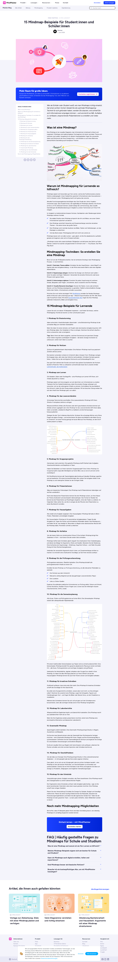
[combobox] (14, 959)
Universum (85, 946)
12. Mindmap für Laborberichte (27, 145)
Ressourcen (46, 3)
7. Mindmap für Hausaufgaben (27, 133)
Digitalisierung (66, 8)
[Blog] (8, 8)
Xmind (102, 944)
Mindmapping (38, 8)
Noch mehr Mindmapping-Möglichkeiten (29, 154)
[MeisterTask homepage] (10, 2)
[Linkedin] (108, 959)
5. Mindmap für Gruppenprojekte (28, 129)
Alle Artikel (18, 8)
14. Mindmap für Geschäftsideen (28, 150)
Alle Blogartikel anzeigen (100, 889)
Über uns (16, 941)
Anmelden (97, 3)
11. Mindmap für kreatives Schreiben (29, 143)
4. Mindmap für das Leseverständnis (29, 127)
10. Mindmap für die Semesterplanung (29, 141)
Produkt (22, 3)
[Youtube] (105, 959)
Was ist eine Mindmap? (24, 109)
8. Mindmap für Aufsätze (26, 135)
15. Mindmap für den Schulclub (27, 152)
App (36, 944)
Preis (36, 941)
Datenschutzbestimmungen (49, 958)
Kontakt (65, 3)
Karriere (15, 944)
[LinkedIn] (28, 159)
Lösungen (34, 3)
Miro (101, 941)
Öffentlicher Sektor (60, 944)
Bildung (28, 8)
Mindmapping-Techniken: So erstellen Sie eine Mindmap (29, 116)
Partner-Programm (19, 946)
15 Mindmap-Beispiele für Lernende (27, 119)
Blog (83, 944)
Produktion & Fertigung (61, 946)
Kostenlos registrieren (87, 94)
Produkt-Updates (52, 8)
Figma (102, 946)
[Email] (31, 159)
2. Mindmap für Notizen (25, 123)
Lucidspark (103, 948)
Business (56, 941)
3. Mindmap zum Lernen (25, 125)
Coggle (102, 952)
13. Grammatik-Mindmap (26, 148)
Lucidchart (103, 950)
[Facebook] (25, 159)
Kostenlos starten (74, 827)
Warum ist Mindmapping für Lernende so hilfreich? (29, 112)
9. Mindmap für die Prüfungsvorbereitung (25, 138)
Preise (57, 3)
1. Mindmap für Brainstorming (27, 121)
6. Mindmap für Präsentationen (27, 131)
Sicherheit (38, 946)
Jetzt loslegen (109, 3)
